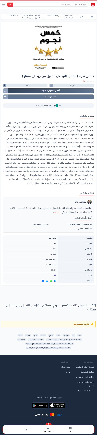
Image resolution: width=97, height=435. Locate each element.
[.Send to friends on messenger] (55, 281)
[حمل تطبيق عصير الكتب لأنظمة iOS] (57, 405)
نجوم (35, 335)
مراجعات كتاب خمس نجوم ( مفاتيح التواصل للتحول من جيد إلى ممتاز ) (48, 347)
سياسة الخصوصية (87, 372)
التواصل (66, 335)
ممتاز (20, 335)
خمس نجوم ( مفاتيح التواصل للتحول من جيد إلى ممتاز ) (64, 339)
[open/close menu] (3, 4)
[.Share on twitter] (47, 281)
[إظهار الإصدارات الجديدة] (48, 424)
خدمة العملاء (65, 367)
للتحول (28, 335)
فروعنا (68, 372)
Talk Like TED (39, 224)
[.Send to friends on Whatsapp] (51, 281)
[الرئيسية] (91, 16)
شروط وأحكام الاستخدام (85, 367)
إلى (73, 335)
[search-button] (10, 5)
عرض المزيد (56, 212)
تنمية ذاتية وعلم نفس (49, 259)
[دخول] (26, 429)
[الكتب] (70, 427)
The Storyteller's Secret (78, 224)
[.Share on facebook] (43, 281)
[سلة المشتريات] (47, 427)
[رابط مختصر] (30, 275)
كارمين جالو (80, 202)
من (79, 335)
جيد (58, 335)
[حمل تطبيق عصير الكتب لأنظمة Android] (40, 405)
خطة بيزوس (83, 228)
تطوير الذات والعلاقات (36, 339)
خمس (43, 335)
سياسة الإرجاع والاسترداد (85, 377)
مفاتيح (51, 335)
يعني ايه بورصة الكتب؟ (86, 390)
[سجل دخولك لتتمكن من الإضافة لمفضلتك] (84, 81)
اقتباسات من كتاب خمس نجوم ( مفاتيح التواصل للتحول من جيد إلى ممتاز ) (49, 343)
